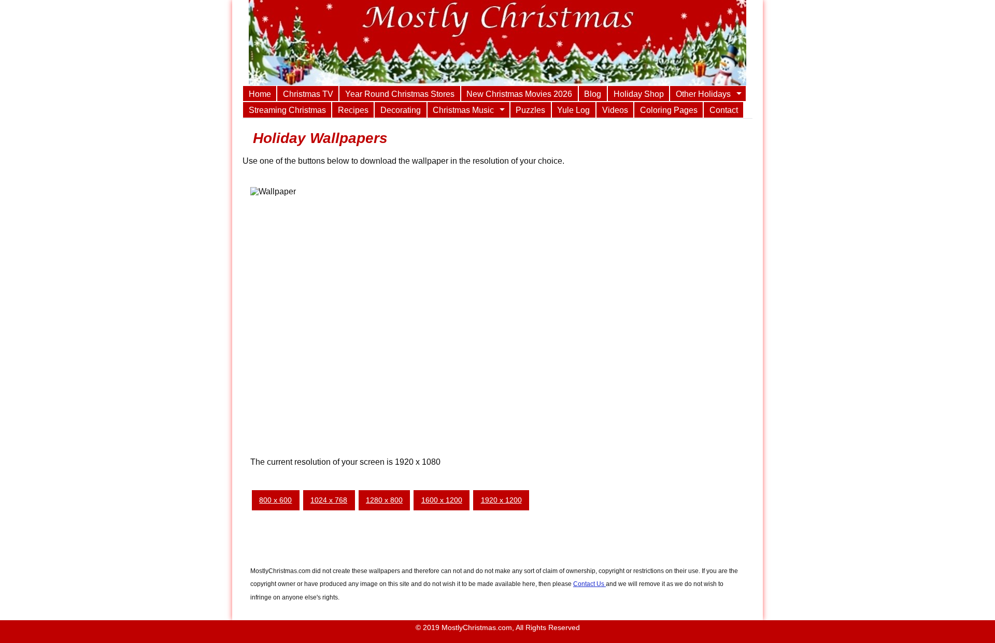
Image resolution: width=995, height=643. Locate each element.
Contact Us (589, 584)
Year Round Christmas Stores (399, 93)
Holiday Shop (639, 93)
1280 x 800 (384, 500)
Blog (592, 93)
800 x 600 (275, 500)
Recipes (353, 110)
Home (260, 93)
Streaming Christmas (287, 110)
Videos (615, 110)
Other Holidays (703, 93)
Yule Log (573, 110)
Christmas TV (308, 93)
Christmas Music (463, 110)
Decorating (400, 110)
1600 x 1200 (441, 500)
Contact (723, 110)
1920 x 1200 (501, 500)
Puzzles (530, 110)
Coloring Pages (669, 110)
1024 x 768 (328, 500)
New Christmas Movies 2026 (519, 93)
